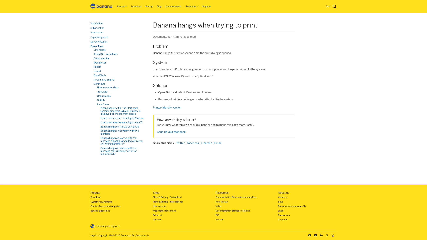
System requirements (101, 201)
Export (97, 71)
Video (218, 206)
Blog (159, 6)
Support (206, 6)
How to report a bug (107, 87)
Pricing (149, 6)
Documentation (173, 6)
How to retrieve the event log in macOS (121, 122)
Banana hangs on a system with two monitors (119, 132)
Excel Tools (100, 75)
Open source (104, 96)
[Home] (101, 6)
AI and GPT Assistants (106, 54)
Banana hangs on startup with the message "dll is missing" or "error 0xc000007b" (118, 151)
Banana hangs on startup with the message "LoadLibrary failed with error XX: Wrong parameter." (121, 140)
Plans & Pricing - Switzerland (167, 197)
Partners (220, 219)
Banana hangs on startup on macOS (119, 126)
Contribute (99, 83)
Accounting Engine (104, 79)
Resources (191, 6)
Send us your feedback (171, 132)
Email (217, 143)
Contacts (282, 219)
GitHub (101, 100)
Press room (284, 215)
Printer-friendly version (167, 107)
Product (121, 6)
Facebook (193, 143)
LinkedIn (206, 143)
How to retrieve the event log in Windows (122, 118)
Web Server (100, 62)
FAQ (218, 215)
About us (282, 197)
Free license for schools (164, 210)
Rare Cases (103, 104)
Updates (157, 219)
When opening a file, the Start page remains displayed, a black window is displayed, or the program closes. (120, 110)
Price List (157, 215)
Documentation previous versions (233, 210)
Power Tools (96, 46)
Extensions (100, 49)
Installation (96, 23)
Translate (102, 91)
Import (97, 66)
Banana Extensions (100, 210)
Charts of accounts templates (105, 206)
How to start (97, 32)
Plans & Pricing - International (168, 201)
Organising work (99, 37)
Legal (280, 210)
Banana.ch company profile (292, 206)
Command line (102, 58)
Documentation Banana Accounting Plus (236, 197)
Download (136, 6)
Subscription (97, 28)
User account (159, 206)
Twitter (180, 143)
